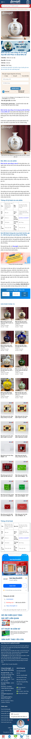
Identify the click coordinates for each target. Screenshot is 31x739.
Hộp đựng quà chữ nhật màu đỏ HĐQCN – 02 (21, 515)
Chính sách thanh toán (6, 722)
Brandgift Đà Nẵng (5, 677)
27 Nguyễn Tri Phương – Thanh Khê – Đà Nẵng (7, 679)
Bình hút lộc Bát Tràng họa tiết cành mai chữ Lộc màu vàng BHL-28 (7, 393)
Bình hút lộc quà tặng (12, 9)
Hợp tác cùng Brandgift (22, 675)
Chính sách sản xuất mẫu (7, 720)
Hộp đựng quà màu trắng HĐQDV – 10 (7, 456)
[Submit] (28, 6)
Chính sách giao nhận (6, 711)
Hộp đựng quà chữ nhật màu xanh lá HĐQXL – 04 (21, 475)
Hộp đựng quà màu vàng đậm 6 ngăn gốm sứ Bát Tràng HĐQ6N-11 (21, 436)
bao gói (15, 75)
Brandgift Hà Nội (5, 672)
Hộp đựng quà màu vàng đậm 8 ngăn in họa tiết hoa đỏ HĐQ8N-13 (21, 417)
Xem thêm (13, 100)
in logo (6, 75)
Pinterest (8, 702)
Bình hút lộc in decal (22, 9)
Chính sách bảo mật (5, 717)
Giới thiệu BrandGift (21, 670)
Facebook (7, 700)
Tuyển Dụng (19, 684)
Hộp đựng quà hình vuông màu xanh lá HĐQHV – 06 (21, 495)
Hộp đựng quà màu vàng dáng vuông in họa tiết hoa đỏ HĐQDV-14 (7, 417)
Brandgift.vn (8, 698)
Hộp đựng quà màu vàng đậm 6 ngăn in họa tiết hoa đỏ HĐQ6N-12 (7, 436)
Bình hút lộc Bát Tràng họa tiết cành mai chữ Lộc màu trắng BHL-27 (7, 369)
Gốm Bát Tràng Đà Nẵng (22, 681)
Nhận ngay (15, 88)
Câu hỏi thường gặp (5, 709)
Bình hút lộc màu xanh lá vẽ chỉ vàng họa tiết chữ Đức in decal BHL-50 (21, 369)
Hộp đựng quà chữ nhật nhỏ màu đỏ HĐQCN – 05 (7, 515)
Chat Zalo (9, 738)
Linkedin (3, 702)
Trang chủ (3, 9)
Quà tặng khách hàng (21, 677)
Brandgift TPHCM (5, 683)
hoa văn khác (25, 75)
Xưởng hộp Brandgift (23, 693)
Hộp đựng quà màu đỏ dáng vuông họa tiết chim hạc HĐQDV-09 (21, 456)
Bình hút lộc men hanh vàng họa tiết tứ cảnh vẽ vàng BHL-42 (7, 322)
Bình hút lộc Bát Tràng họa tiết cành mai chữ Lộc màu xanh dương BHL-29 (21, 346)
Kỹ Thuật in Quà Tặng (23, 691)
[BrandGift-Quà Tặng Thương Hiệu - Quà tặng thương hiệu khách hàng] (15, 2)
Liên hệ (18, 673)
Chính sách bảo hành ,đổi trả (7, 715)
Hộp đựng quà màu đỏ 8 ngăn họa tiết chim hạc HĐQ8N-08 (7, 475)
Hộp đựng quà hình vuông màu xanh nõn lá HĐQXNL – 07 (7, 495)
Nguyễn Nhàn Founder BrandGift (9, 664)
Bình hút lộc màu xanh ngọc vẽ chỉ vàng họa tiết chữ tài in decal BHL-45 (21, 393)
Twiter (11, 700)
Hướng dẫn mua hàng (6, 713)
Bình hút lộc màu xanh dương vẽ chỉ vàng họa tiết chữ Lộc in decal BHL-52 (7, 346)
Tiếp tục (24, 294)
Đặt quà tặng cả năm (21, 679)
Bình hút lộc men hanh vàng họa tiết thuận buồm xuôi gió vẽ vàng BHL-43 (21, 322)
